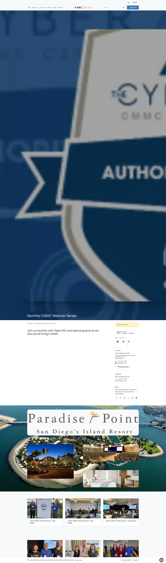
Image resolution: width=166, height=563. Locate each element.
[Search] (123, 7)
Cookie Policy (78, 560)
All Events (30, 323)
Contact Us (133, 7)
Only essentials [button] (126, 560)
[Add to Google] (128, 342)
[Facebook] (116, 397)
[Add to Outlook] (123, 342)
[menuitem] (29, 7)
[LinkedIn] (128, 2)
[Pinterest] (132, 397)
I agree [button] (135, 560)
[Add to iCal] (118, 341)
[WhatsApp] (128, 397)
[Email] (136, 397)
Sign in (135, 2)
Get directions (124, 367)
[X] (120, 397)
